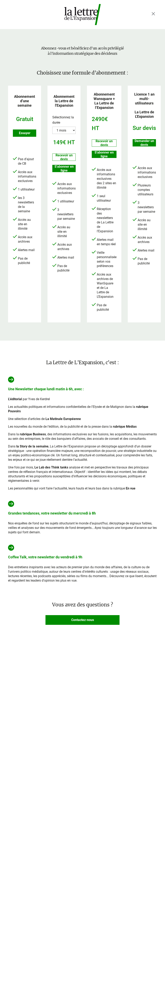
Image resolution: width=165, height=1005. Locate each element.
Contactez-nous (82, 620)
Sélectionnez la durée (63, 119)
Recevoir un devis (64, 157)
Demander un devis (144, 142)
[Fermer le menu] (153, 13)
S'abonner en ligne (64, 168)
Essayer (24, 133)
